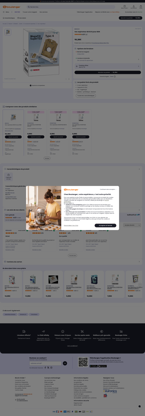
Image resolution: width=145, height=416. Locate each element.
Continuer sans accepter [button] (108, 189)
